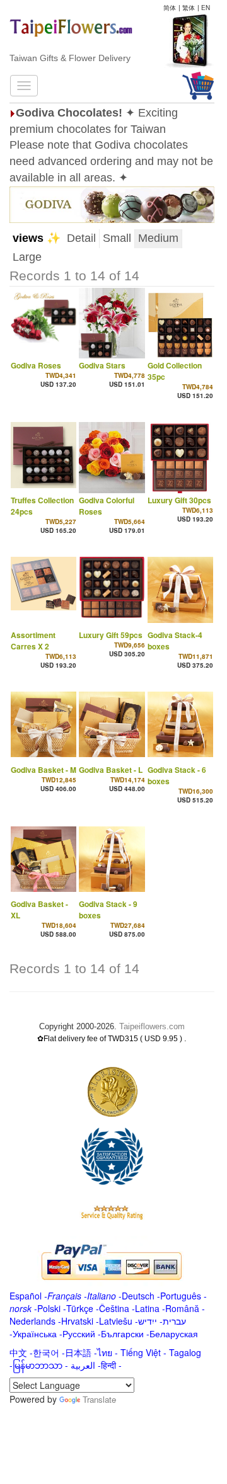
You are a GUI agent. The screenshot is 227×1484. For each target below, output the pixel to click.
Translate (99, 1399)
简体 (169, 7)
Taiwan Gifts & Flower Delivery (70, 58)
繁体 (188, 7)
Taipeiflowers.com (152, 1026)
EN (205, 7)
